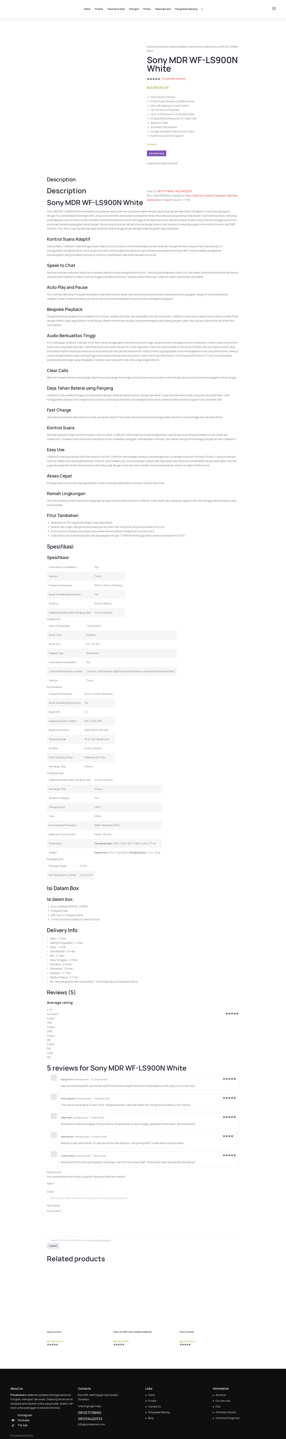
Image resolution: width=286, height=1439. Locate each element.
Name (51, 1183)
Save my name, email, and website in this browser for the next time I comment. (89, 1198)
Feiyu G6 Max (187, 1331)
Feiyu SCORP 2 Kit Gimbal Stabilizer (132, 1331)
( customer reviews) (173, 78)
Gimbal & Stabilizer (169, 46)
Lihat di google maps (89, 1406)
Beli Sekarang (156, 153)
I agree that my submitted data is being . (81, 1240)
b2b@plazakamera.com (91, 1424)
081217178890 (165, 191)
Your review (54, 1211)
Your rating (54, 1205)
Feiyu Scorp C (54, 1331)
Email (50, 1191)
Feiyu (167, 200)
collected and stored (100, 1240)
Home (150, 46)
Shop (156, 46)
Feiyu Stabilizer (205, 46)
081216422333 (183, 191)
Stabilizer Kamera (188, 46)
